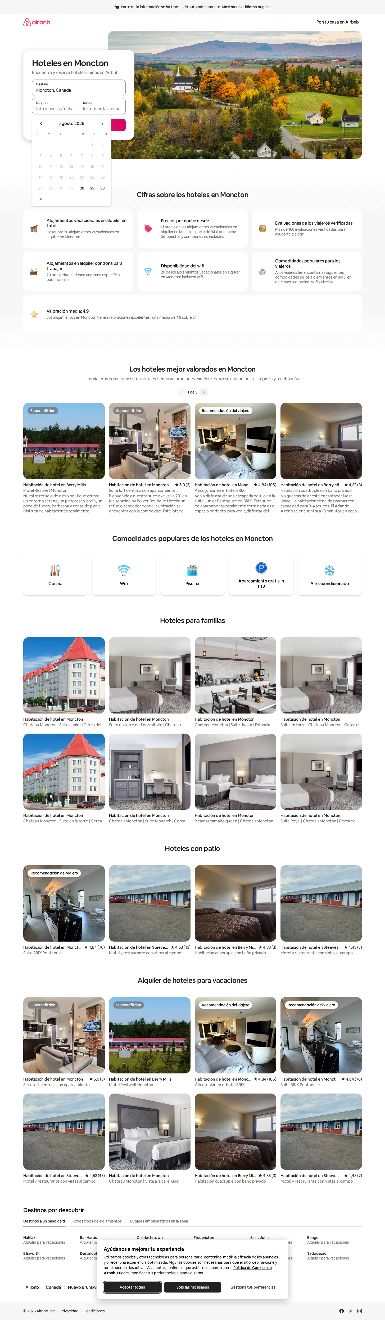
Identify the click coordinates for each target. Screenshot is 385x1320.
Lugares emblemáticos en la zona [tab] (159, 1221)
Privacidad (70, 1311)
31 (40, 199)
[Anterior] (181, 392)
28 (82, 188)
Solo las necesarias (192, 1287)
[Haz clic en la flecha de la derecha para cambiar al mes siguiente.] (102, 123)
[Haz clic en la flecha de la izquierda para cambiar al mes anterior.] (41, 123)
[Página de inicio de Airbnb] (36, 22)
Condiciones (94, 1311)
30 (102, 188)
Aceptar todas (132, 1287)
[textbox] (55, 108)
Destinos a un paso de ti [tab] (44, 1221)
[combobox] (78, 90)
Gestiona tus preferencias (252, 1287)
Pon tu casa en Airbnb (337, 22)
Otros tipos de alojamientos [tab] (97, 1221)
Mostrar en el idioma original (246, 6)
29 (92, 188)
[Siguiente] (204, 392)
